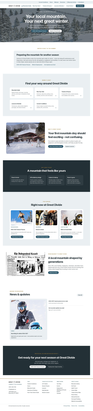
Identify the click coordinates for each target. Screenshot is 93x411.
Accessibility (81, 405)
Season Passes (45, 386)
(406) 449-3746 (12, 387)
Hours (51, 2)
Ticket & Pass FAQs (76, 392)
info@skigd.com (12, 389)
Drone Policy (74, 394)
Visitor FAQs (74, 390)
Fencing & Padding (75, 399)
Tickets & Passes (48, 6)
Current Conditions (43, 2)
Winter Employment (37, 64)
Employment (60, 388)
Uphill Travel (74, 388)
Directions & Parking (32, 390)
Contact (59, 393)
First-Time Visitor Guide (33, 392)
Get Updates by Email (49, 64)
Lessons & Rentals (59, 6)
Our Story (59, 383)
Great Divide (70, 6)
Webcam (56, 2)
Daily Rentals (45, 390)
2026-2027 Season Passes (23, 64)
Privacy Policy (67, 405)
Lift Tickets (45, 383)
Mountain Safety (72, 2)
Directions (62, 2)
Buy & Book (80, 6)
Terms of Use (74, 405)
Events (58, 386)
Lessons (44, 388)
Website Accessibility (76, 401)
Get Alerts (81, 2)
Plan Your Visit (37, 6)
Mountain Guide (27, 6)
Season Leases (45, 392)
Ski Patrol (73, 386)
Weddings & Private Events (63, 390)
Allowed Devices (75, 396)
